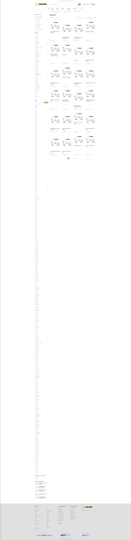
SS (47, 523)
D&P (35, 517)
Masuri (36, 529)
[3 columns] (94, 17)
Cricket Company (38, 515)
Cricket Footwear (61, 515)
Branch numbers (77, 11)
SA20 (52, 8)
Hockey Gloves (72, 511)
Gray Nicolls (37, 520)
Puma (48, 518)
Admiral (36, 511)
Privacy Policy (93, 510)
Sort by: (83, 17)
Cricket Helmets (61, 518)
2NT (35, 508)
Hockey (62, 8)
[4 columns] (95, 17)
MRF (47, 508)
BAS (35, 512)
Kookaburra (37, 528)
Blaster (36, 514)
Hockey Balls (72, 514)
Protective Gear (61, 517)
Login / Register (85, 4)
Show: (78, 17)
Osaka (48, 512)
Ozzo (47, 514)
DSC (36, 518)
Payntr (48, 515)
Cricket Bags (60, 520)
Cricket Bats (60, 508)
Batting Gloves (60, 509)
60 (73, 158)
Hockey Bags (72, 515)
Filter (46, 102)
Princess (48, 517)
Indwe (36, 525)
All (69, 8)
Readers (48, 520)
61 (75, 158)
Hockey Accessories (73, 517)
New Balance (49, 511)
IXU (35, 526)
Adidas (36, 509)
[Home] (48, 8)
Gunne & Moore (37, 523)
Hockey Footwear (73, 512)
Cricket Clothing (61, 514)
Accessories (75, 8)
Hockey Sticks (72, 508)
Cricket (57, 8)
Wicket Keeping (61, 512)
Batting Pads (60, 511)
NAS (47, 509)
